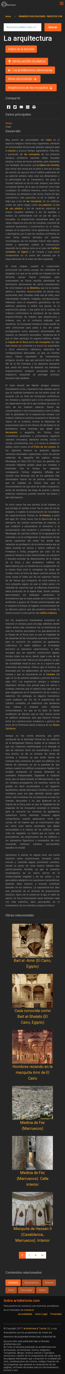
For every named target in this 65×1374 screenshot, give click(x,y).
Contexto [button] (13, 1282)
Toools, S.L (45, 1328)
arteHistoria (30, 1328)
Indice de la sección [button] (21, 49)
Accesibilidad (25, 1314)
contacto (29, 1310)
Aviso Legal (41, 1314)
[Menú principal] (61, 3)
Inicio (8, 16)
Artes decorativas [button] (20, 79)
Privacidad (55, 1314)
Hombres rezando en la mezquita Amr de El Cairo (33, 1072)
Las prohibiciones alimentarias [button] (32, 70)
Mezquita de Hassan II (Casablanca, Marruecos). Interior (32, 1234)
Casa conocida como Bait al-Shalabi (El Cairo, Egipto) (32, 1016)
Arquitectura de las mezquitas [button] (28, 87)
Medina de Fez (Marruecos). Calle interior (32, 1178)
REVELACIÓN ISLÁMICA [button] (29, 61)
